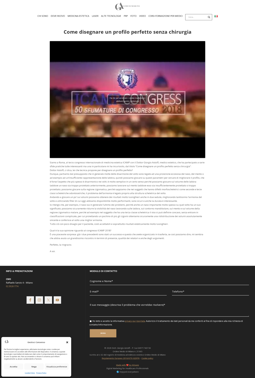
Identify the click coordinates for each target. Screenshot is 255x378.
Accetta (13, 366)
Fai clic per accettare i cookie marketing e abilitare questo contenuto (127, 99)
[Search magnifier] (209, 17)
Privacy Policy (41, 373)
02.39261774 (12, 286)
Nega (34, 366)
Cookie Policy (30, 373)
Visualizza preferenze (56, 366)
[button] (67, 342)
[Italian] (216, 16)
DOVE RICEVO (58, 15)
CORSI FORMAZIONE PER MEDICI (165, 15)
